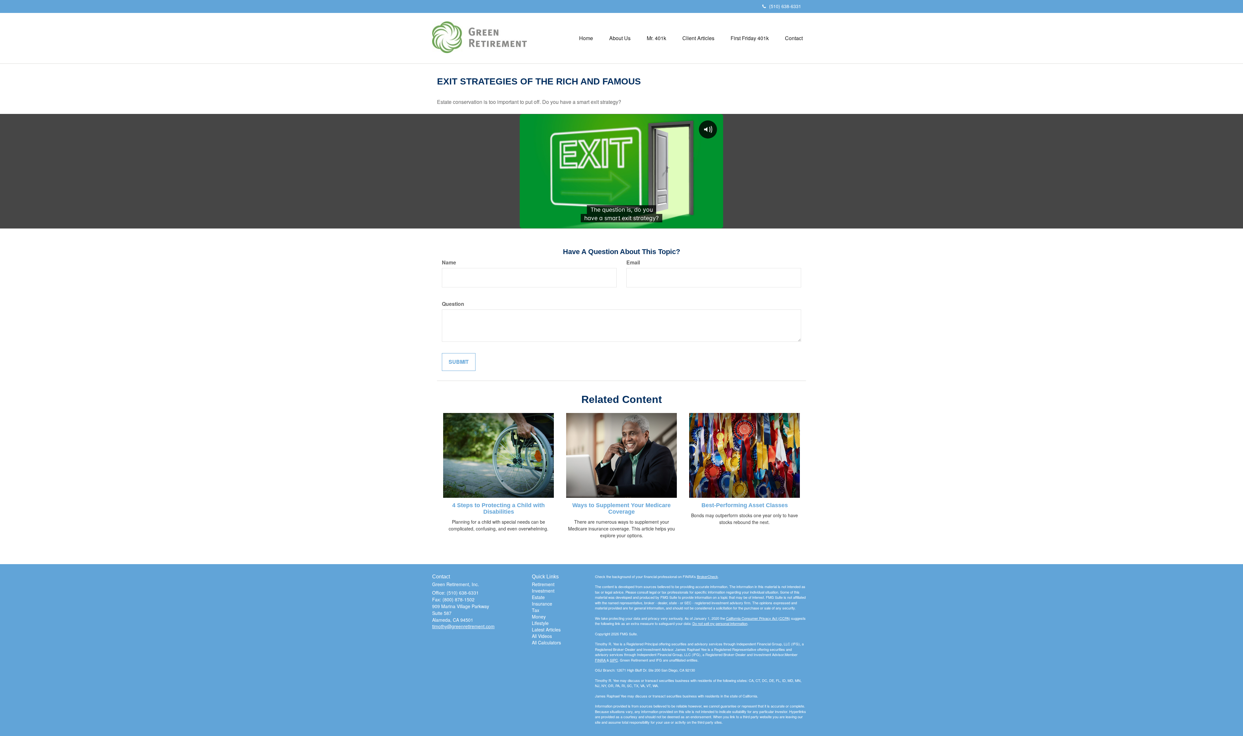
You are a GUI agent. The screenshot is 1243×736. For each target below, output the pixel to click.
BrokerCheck (707, 576)
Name (449, 262)
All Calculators (546, 642)
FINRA (601, 660)
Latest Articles (546, 629)
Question (453, 303)
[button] (620, 38)
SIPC (614, 660)
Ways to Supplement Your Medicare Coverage (621, 508)
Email (633, 262)
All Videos (542, 636)
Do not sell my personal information (719, 623)
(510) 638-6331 (785, 6)
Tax (535, 610)
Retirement (543, 584)
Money (539, 616)
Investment (543, 590)
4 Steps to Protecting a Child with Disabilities (498, 508)
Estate (538, 597)
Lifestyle (540, 623)
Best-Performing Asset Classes (744, 505)
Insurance (542, 603)
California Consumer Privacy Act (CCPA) (758, 618)
